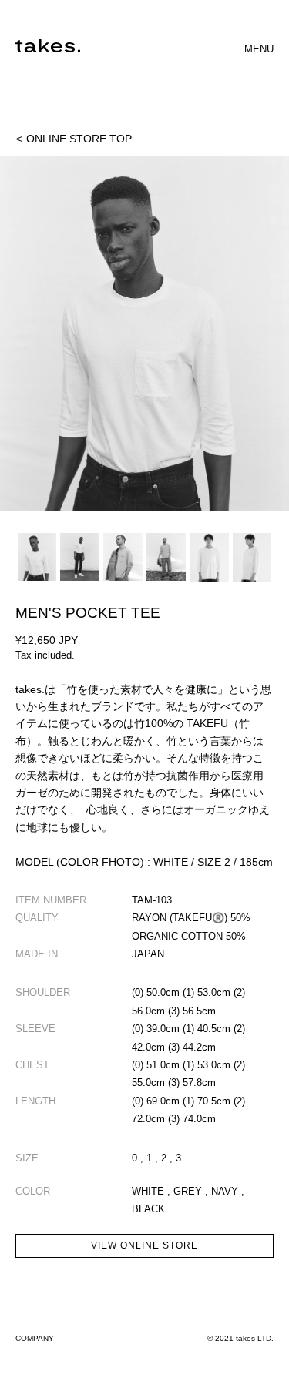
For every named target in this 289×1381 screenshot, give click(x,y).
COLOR (32, 1191)
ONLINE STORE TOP (74, 138)
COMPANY (34, 1338)
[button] (144, 337)
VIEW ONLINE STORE (144, 1245)
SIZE (27, 1158)
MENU (259, 49)
